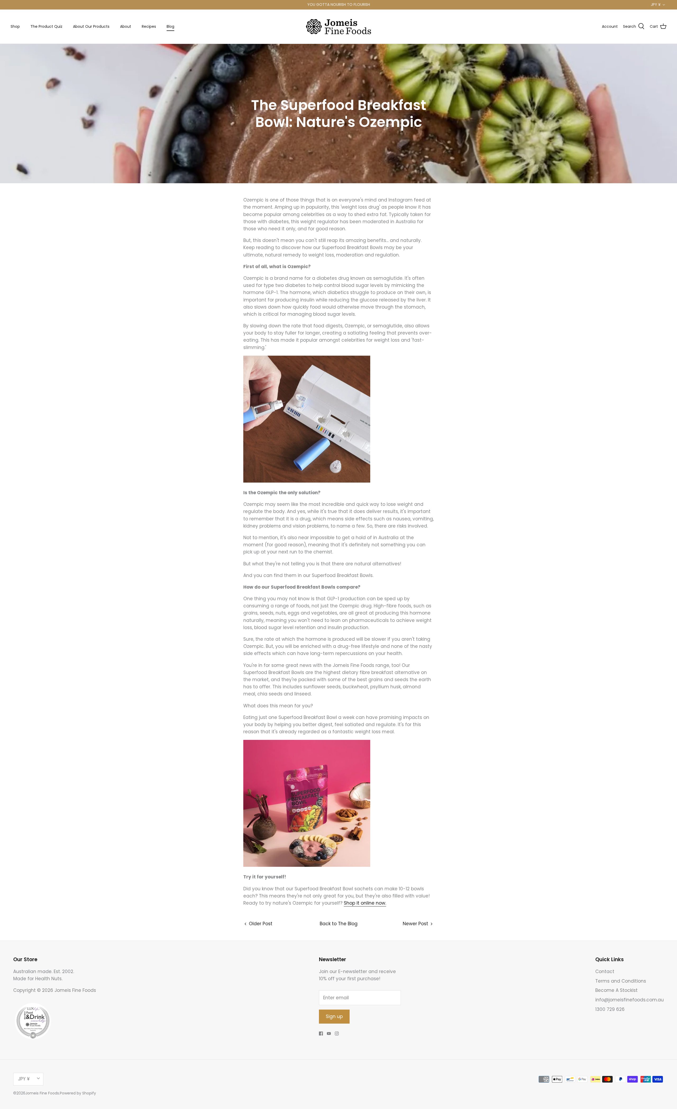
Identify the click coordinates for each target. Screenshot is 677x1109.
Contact (604, 971)
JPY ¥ (656, 4)
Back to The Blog (339, 923)
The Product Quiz (46, 26)
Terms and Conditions (620, 981)
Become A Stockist (616, 990)
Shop (15, 26)
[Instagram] (337, 1033)
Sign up (334, 1016)
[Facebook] (321, 1033)
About (125, 26)
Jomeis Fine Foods (42, 1093)
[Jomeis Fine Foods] (338, 27)
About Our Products (91, 26)
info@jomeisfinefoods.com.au (629, 1000)
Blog (170, 26)
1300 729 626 (610, 1009)
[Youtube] (329, 1033)
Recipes (149, 26)
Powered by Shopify (78, 1093)
